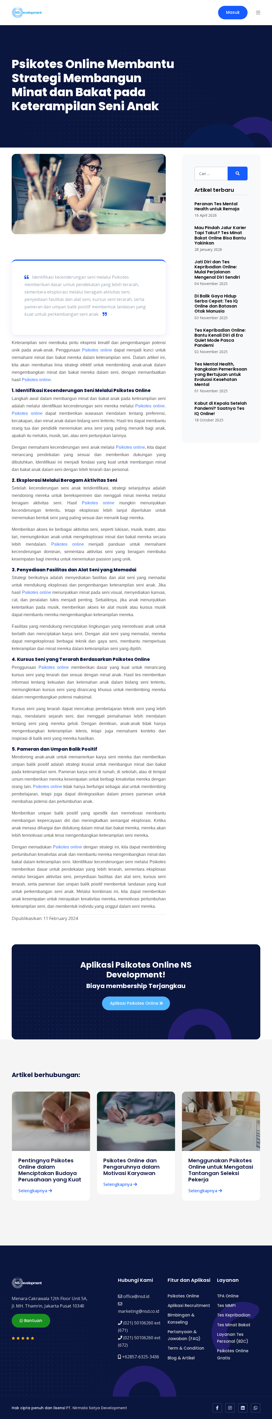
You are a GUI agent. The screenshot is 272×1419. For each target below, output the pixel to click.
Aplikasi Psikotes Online (134, 1003)
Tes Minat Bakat (233, 1325)
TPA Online (228, 1296)
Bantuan (32, 1320)
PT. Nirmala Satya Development (96, 1408)
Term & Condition (186, 1348)
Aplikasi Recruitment (189, 1305)
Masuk (233, 12)
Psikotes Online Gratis (232, 1354)
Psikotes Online (183, 1296)
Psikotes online (97, 350)
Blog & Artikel (181, 1358)
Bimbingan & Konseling (181, 1318)
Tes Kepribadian (233, 1315)
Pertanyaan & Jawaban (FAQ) (184, 1335)
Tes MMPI (226, 1305)
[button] (258, 12)
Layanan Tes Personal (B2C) (232, 1338)
